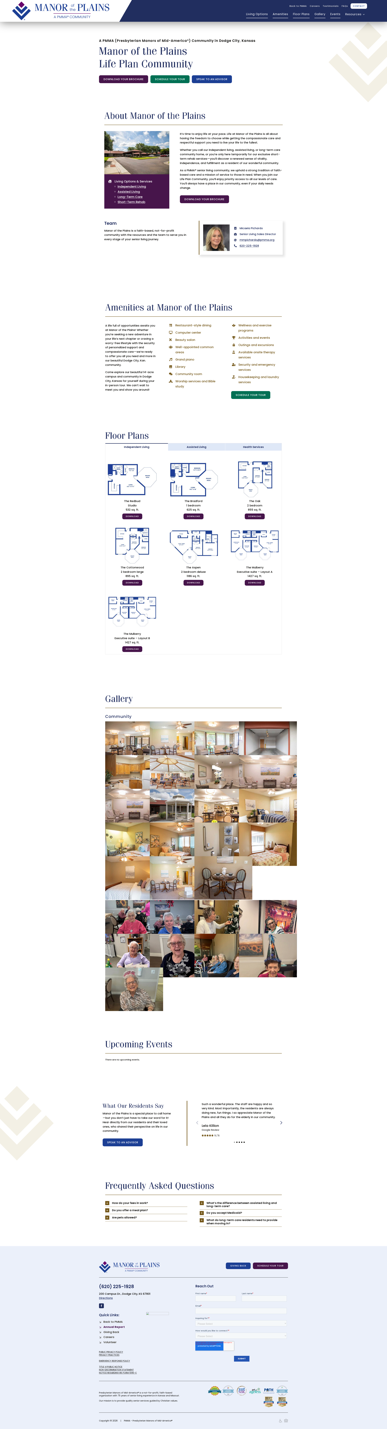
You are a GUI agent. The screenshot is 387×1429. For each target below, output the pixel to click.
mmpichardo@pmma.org (257, 240)
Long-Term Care (130, 197)
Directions (106, 1298)
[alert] (193, 1060)
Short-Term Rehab (131, 202)
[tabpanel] (193, 552)
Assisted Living (129, 192)
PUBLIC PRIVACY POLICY (111, 1351)
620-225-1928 (249, 246)
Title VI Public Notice (110, 1366)
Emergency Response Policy (114, 1360)
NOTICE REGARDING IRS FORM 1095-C (118, 1372)
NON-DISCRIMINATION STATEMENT (116, 1369)
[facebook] (101, 1305)
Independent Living (132, 186)
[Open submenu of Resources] (363, 14)
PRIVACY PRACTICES (109, 1354)
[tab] (136, 447)
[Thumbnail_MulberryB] (132, 594)
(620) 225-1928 (116, 1286)
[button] (234, 1142)
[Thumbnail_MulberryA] (254, 528)
